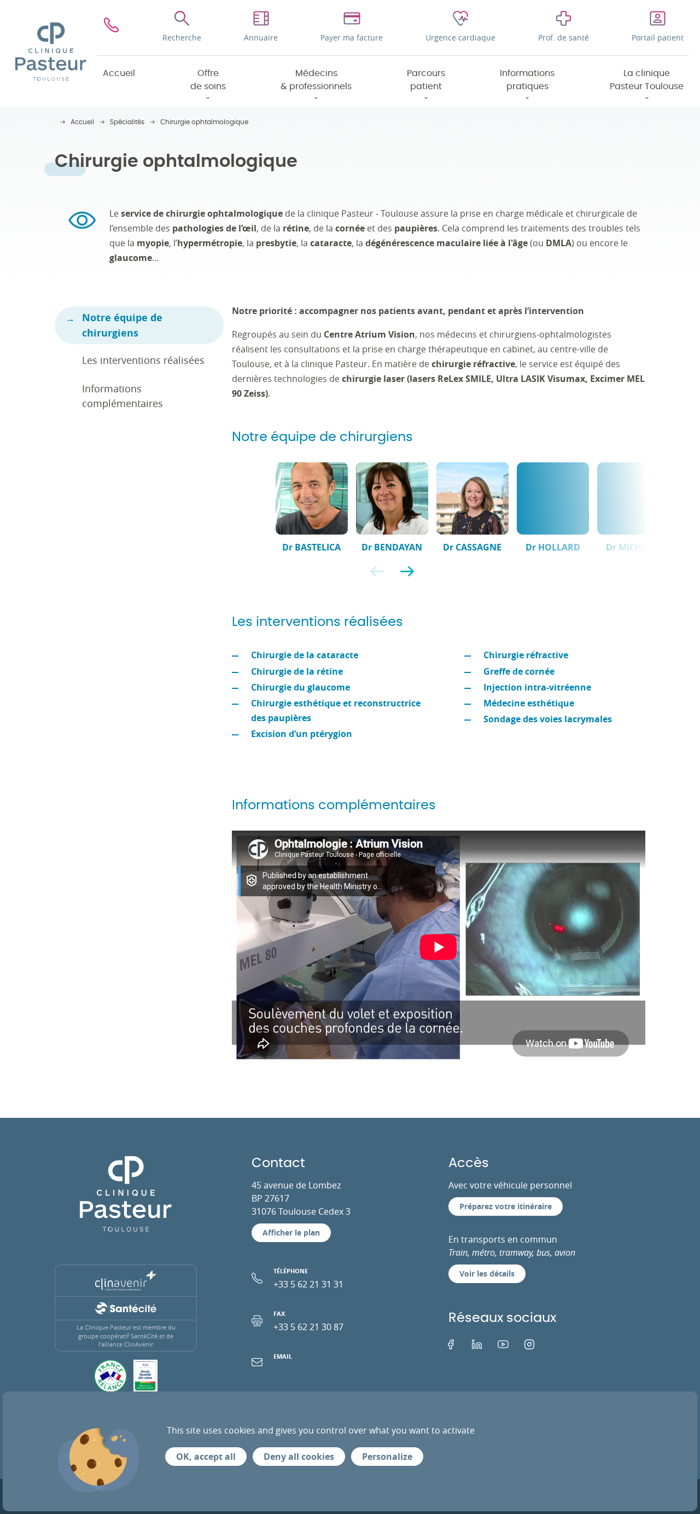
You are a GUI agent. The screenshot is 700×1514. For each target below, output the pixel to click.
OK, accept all (206, 1457)
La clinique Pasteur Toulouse (647, 80)
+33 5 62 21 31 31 (308, 1278)
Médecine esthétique (528, 703)
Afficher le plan (291, 1232)
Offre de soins (208, 80)
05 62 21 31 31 (111, 27)
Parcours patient (426, 80)
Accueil (119, 73)
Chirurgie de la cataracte (304, 655)
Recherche (181, 37)
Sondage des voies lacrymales (547, 719)
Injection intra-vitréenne (537, 687)
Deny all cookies (299, 1457)
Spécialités (127, 122)
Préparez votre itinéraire (505, 1206)
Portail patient (658, 37)
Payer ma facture (351, 37)
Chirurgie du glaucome (300, 687)
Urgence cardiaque (460, 37)
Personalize (387, 1457)
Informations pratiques (527, 80)
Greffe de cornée (519, 671)
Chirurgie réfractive (525, 655)
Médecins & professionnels (316, 80)
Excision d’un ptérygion (301, 734)
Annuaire (261, 37)
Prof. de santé (563, 37)
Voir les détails (487, 1273)
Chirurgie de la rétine (297, 671)
